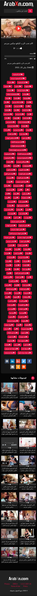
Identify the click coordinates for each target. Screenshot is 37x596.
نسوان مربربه (26, 329)
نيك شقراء (23, 337)
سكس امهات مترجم (17, 229)
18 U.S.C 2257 (26, 584)
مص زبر (22, 313)
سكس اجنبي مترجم (17, 221)
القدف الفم (10, 170)
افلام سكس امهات (11, 138)
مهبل (18, 325)
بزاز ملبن (25, 193)
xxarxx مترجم (12, 126)
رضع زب (27, 217)
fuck (6, 102)
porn (16, 110)
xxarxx (24, 126)
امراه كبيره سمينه (22, 181)
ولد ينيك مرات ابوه (24, 353)
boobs (16, 98)
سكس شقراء (9, 237)
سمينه (8, 249)
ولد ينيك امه (25, 348)
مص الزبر (11, 301)
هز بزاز (17, 345)
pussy (7, 110)
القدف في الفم (9, 174)
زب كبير (16, 217)
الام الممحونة (17, 74)
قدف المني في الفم (21, 273)
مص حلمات (22, 309)
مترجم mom (24, 289)
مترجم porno (11, 289)
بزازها (15, 193)
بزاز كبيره (10, 189)
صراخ (8, 261)
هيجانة (25, 94)
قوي (8, 273)
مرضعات (26, 297)
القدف (6, 166)
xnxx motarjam (23, 122)
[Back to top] (31, 590)
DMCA (15, 584)
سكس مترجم (11, 241)
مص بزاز (10, 305)
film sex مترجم (17, 102)
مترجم (7, 285)
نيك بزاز (7, 329)
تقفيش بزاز (22, 201)
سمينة (17, 249)
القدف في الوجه (22, 178)
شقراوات (10, 257)
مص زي (12, 313)
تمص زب (11, 201)
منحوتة (10, 90)
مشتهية (27, 86)
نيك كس (26, 345)
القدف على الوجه (24, 174)
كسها (23, 281)
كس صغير (7, 277)
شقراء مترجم (23, 257)
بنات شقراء (25, 197)
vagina (16, 118)
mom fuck (26, 110)
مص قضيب (22, 317)
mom (7, 106)
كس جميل (19, 277)
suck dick (26, 118)
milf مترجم (18, 106)
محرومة (26, 293)
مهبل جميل (8, 325)
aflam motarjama (12, 94)
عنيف (8, 265)
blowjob (26, 98)
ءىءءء (6, 130)
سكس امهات (10, 225)
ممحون (17, 86)
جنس (27, 209)
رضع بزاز (11, 213)
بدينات (7, 186)
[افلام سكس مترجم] (18, 4)
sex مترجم (19, 114)
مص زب (11, 309)
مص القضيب (22, 305)
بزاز (19, 189)
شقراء (7, 253)
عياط (16, 269)
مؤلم (16, 285)
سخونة (10, 82)
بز (26, 189)
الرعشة (9, 162)
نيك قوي (10, 341)
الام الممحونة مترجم (17, 78)
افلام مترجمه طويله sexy (17, 150)
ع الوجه (25, 265)
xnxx (6, 118)
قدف (7, 269)
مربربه (7, 293)
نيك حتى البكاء (12, 333)
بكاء (7, 193)
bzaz (7, 98)
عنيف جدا (25, 269)
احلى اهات (11, 134)
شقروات (25, 261)
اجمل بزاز (23, 134)
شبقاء (27, 253)
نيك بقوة (24, 333)
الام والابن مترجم (22, 162)
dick (28, 102)
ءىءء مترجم (17, 130)
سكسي (11, 245)
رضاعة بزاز (8, 209)
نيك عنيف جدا (22, 341)
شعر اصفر (17, 253)
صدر (16, 261)
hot (27, 106)
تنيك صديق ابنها (22, 205)
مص (7, 297)
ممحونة (7, 86)
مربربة (17, 293)
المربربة (9, 178)
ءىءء (28, 130)
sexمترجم (7, 114)
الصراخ (16, 166)
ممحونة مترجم (22, 90)
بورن (15, 197)
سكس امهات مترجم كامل (17, 233)
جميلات (10, 205)
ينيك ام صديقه (9, 353)
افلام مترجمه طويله (17, 146)
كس (28, 277)
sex (29, 114)
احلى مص (25, 138)
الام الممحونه (22, 82)
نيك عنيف (11, 337)
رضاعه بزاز (22, 213)
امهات (9, 181)
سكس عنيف (24, 241)
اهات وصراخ (17, 186)
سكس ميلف (22, 245)
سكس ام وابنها (23, 225)
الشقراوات (26, 166)
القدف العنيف (23, 170)
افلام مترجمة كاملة (17, 142)
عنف (16, 265)
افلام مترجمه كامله (23, 154)
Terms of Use (15, 586)
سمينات (26, 249)
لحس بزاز (26, 285)
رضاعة (19, 209)
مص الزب (23, 301)
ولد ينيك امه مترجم (11, 348)
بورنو (7, 197)
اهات (28, 186)
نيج (15, 329)
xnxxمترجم (10, 122)
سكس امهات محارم (24, 237)
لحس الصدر (13, 281)
